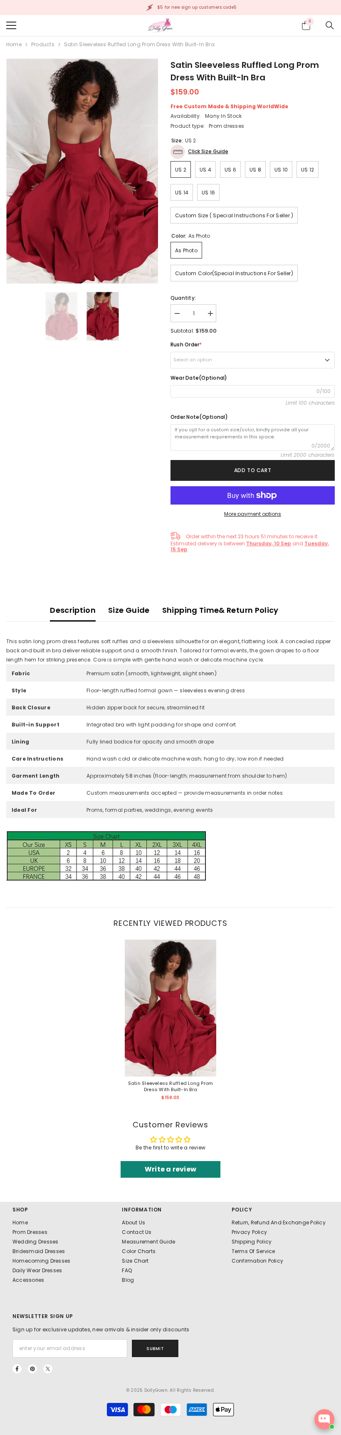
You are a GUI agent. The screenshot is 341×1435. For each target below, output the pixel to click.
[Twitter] (47, 1368)
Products (42, 44)
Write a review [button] (170, 1169)
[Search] (330, 25)
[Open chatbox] (324, 1419)
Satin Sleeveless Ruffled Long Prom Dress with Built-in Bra (170, 1086)
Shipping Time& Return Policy (220, 610)
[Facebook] (17, 1368)
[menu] (11, 25)
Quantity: (183, 297)
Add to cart (253, 470)
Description (73, 610)
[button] (199, 151)
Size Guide (129, 610)
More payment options (252, 513)
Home (14, 44)
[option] (82, 171)
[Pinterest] (32, 1368)
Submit (155, 1348)
